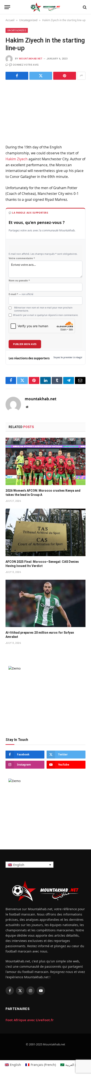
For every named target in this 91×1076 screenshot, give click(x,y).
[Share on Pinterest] (64, 76)
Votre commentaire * (22, 258)
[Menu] (7, 7)
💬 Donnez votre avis (24, 64)
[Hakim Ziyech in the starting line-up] (45, 111)
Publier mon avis (25, 344)
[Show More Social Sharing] (81, 76)
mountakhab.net (31, 58)
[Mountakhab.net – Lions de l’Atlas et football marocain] (45, 7)
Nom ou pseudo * (19, 280)
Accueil (10, 20)
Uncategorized (28, 20)
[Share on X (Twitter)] (40, 76)
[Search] (84, 7)
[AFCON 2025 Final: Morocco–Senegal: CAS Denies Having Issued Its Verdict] (45, 532)
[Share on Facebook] (17, 76)
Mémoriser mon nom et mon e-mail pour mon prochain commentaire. (43, 309)
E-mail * (21, 294)
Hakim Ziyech (17, 159)
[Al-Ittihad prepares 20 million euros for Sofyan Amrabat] (45, 603)
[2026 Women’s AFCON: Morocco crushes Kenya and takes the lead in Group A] (45, 461)
